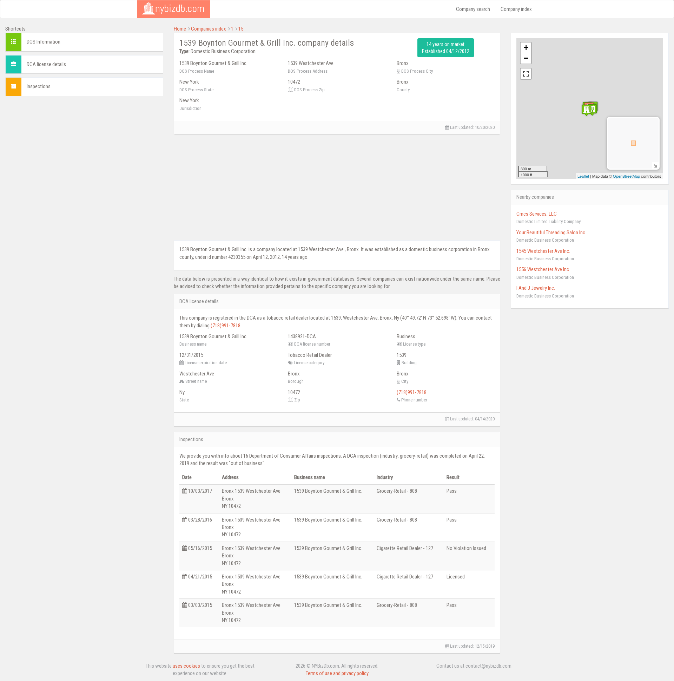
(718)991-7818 (225, 325)
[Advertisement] (84, 151)
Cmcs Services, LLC (536, 214)
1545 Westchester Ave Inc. (543, 251)
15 (240, 29)
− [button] (526, 58)
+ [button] (526, 47)
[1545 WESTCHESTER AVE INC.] (592, 109)
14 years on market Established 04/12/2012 (445, 47)
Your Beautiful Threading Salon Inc (550, 232)
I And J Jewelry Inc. (535, 288)
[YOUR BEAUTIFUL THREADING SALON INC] (586, 110)
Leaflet (583, 176)
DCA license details (46, 64)
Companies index (208, 29)
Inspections (39, 86)
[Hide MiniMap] (655, 165)
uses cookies (186, 666)
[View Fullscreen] (526, 73)
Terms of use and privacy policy (337, 673)
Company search (473, 9)
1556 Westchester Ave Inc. (543, 269)
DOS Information (43, 42)
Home (180, 29)
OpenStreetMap (626, 176)
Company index (516, 9)
